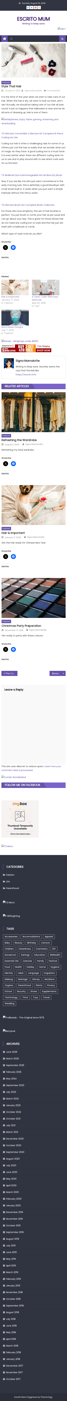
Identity (9, 973)
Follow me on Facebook (22, 785)
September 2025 (15, 1065)
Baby (7, 942)
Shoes (34, 991)
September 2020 (15, 1152)
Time (25, 997)
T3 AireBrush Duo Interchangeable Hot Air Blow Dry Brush (31, 175)
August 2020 (13, 1158)
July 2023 (11, 1092)
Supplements (49, 991)
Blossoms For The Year (59, 673)
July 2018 (11, 1319)
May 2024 (11, 1078)
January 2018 (13, 1359)
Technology (11, 997)
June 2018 (11, 1325)
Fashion (6, 82)
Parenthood (12, 888)
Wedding (9, 1003)
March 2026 (12, 1058)
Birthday (31, 942)
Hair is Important (10, 296)
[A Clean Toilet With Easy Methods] (45, 287)
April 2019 (11, 1265)
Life (8, 881)
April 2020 (11, 1185)
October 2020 (13, 1145)
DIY (54, 948)
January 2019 (13, 1285)
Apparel (49, 936)
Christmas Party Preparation (21, 626)
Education (39, 954)
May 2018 (11, 1332)
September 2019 (15, 1232)
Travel (46, 997)
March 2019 (12, 1272)
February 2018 (13, 1352)
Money (36, 979)
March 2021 (12, 1132)
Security (21, 991)
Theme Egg (46, 1397)
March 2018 (12, 1345)
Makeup (9, 979)
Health (18, 967)
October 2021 (13, 1118)
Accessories (11, 936)
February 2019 (13, 1278)
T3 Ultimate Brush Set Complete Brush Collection (28, 205)
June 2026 (11, 1051)
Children (9, 948)
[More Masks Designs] (15, 317)
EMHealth (55, 954)
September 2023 (15, 1085)
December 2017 (14, 1365)
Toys (35, 997)
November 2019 (14, 1218)
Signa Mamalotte (33, 90)
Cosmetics (42, 948)
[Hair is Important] (15, 287)
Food (7, 967)
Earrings (25, 954)
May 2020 (11, 1178)
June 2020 (11, 1172)
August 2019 (12, 1238)
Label (20, 973)
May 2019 (11, 1258)
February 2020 (14, 1198)
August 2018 (12, 1312)
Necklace (50, 979)
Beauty (18, 942)
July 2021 (10, 1125)
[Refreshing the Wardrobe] (34, 412)
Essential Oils (12, 960)
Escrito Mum (33, 18)
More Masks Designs (12, 327)
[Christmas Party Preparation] (34, 598)
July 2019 (11, 1245)
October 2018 (13, 1299)
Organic (9, 985)
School (8, 991)
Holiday (30, 967)
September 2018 (15, 1305)
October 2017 (13, 1379)
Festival (53, 960)
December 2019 (14, 1212)
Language (33, 973)
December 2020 (15, 1138)
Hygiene (55, 967)
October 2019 (13, 1225)
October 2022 (13, 1112)
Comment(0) (53, 90)
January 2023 (13, 1105)
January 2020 (13, 1205)
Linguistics (49, 973)
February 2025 (13, 1071)
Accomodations (31, 936)
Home (42, 967)
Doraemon (10, 954)
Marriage (23, 979)
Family (40, 960)
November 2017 (14, 1372)
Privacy (51, 985)
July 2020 (11, 1165)
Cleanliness (25, 948)
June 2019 (11, 1252)
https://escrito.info (26, 374)
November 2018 (14, 1292)
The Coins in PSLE (11, 673)
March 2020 (12, 1192)
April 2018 (11, 1339)
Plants (39, 985)
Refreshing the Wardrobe (19, 440)
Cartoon (45, 942)
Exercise (27, 960)
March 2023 (12, 1098)
